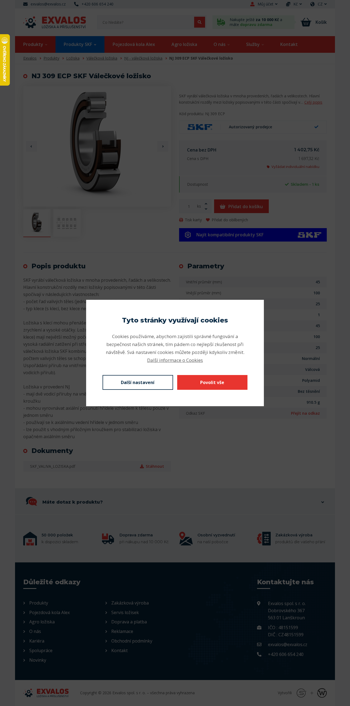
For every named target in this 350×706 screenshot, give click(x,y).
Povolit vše (212, 382)
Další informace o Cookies (175, 360)
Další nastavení (137, 382)
